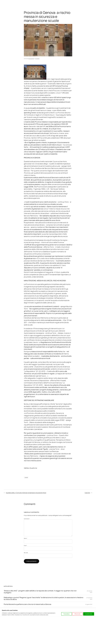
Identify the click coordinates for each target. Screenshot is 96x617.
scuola (26, 477)
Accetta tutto (88, 614)
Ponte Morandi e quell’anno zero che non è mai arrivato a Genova (27, 604)
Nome (25, 538)
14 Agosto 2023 (88, 604)
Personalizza (66, 614)
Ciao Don (87, 493)
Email (25, 545)
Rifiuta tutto (77, 614)
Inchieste (37, 58)
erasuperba (31, 58)
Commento (27, 518)
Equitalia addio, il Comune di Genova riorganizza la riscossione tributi (26, 493)
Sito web (26, 552)
